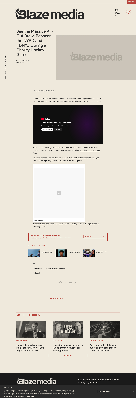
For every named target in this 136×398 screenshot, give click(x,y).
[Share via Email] (70, 282)
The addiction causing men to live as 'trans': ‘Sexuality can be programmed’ (68, 348)
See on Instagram (38, 220)
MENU (128, 11)
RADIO (116, 12)
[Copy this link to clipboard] (75, 282)
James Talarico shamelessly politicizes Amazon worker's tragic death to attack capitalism (30, 348)
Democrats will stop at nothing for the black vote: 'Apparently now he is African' (102, 251)
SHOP (116, 15)
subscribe (131, 1)
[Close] (133, 391)
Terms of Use (53, 237)
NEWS (116, 9)
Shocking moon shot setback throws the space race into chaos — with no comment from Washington (46, 251)
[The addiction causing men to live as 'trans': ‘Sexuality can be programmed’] (68, 329)
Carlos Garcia (21, 340)
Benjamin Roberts (96, 340)
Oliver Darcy (22, 60)
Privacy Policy (46, 237)
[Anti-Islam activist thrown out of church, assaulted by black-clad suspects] (105, 329)
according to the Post (78, 224)
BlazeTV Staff (58, 340)
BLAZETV (117, 13)
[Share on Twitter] (65, 282)
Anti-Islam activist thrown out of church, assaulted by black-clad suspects (103, 348)
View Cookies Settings (104, 391)
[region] (68, 391)
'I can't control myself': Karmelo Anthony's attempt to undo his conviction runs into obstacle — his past (74, 251)
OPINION (117, 10)
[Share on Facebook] (60, 282)
